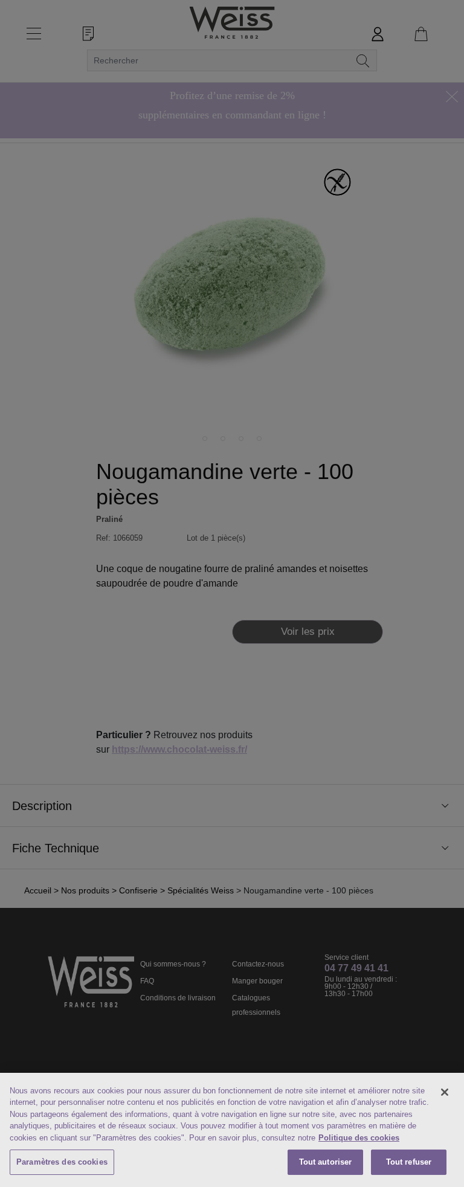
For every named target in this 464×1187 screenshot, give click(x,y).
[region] (232, 1130)
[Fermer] (444, 1092)
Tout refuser (409, 1161)
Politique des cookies (358, 1137)
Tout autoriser (325, 1161)
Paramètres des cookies (62, 1161)
